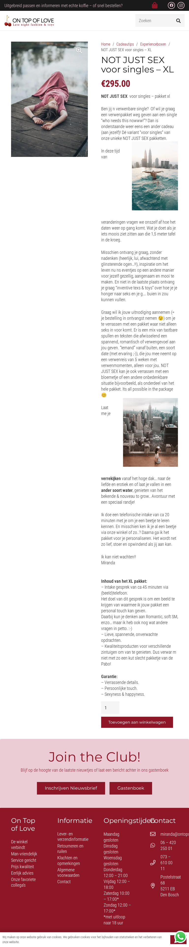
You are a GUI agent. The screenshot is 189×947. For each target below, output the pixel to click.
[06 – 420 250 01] (155, 845)
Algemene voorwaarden (68, 872)
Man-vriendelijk (24, 853)
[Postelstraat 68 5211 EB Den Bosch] (155, 886)
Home (105, 44)
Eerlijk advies (22, 873)
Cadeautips (125, 44)
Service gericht (23, 860)
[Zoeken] (178, 21)
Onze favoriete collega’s (23, 882)
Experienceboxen (153, 44)
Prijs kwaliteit (22, 866)
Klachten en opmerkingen (68, 860)
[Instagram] (181, 5)
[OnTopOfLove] (29, 20)
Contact (64, 881)
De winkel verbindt (19, 844)
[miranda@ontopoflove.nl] (155, 834)
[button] (122, 21)
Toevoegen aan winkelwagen (137, 722)
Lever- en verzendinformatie (72, 836)
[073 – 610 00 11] (155, 862)
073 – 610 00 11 (166, 862)
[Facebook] (171, 5)
